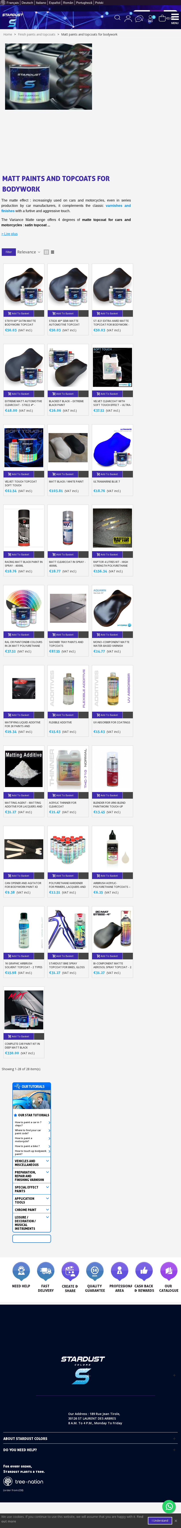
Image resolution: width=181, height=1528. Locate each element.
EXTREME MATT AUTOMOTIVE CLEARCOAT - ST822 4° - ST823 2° (23, 405)
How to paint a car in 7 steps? (28, 1124)
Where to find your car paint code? (28, 1132)
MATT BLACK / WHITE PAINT (66, 481)
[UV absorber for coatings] (112, 688)
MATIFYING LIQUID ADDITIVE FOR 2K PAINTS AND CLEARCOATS (22, 726)
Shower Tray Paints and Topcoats (66, 644)
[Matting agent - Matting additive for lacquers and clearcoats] (24, 769)
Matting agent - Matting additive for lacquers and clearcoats (23, 806)
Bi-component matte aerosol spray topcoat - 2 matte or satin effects (112, 967)
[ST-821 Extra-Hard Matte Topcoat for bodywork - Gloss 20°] (112, 287)
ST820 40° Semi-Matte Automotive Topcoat (64, 322)
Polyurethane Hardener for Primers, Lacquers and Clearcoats (67, 886)
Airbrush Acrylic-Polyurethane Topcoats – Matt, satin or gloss (111, 886)
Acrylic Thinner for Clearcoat (62, 804)
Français (13, 2)
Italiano (41, 2)
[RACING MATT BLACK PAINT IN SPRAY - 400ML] (24, 528)
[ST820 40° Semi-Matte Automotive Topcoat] (68, 287)
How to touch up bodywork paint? (30, 1152)
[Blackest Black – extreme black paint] (68, 367)
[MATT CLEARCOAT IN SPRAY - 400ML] (68, 528)
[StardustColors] (12, 20)
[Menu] (175, 16)
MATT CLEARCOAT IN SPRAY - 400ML (67, 564)
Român (68, 2)
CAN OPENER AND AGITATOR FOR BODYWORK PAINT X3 (23, 885)
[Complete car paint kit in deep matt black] (24, 1010)
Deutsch (27, 2)
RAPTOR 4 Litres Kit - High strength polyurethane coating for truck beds (110, 565)
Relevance (27, 252)
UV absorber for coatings (111, 722)
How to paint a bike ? (27, 1146)
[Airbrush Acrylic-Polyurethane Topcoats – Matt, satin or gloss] (112, 849)
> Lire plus (9, 234)
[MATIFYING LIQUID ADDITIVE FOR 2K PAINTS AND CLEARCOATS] (24, 688)
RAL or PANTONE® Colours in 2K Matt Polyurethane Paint (23, 645)
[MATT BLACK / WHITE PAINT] (68, 447)
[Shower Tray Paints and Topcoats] (68, 608)
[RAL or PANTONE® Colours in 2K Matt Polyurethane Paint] (24, 608)
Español (54, 2)
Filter (9, 252)
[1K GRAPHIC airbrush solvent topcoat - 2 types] (24, 929)
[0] (162, 18)
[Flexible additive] (68, 688)
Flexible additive (60, 722)
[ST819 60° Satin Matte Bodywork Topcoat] (24, 287)
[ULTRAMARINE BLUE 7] (112, 447)
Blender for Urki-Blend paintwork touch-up (109, 804)
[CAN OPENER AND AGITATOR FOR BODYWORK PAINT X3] (24, 849)
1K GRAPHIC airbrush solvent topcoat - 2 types (23, 965)
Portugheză (84, 2)
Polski (99, 2)
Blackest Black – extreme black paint (66, 403)
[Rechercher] (117, 17)
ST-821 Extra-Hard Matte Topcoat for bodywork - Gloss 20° (111, 324)
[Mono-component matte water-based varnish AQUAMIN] (112, 608)
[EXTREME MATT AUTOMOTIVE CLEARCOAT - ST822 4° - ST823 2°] (24, 367)
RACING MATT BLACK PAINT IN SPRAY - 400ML (24, 564)
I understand (160, 1520)
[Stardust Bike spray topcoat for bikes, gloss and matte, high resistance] (68, 929)
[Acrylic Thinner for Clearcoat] (68, 769)
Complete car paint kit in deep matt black (22, 1045)
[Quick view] (39, 313)
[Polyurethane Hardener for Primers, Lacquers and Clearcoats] (68, 849)
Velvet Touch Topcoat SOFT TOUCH (21, 483)
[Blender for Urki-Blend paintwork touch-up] (112, 769)
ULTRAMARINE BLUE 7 (106, 481)
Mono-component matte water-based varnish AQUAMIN (111, 645)
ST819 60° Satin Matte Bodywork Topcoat (20, 322)
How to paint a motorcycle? (23, 1140)
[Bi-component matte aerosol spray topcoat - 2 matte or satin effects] (112, 929)
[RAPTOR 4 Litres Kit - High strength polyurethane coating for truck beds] (112, 528)
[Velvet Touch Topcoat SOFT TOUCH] (24, 447)
